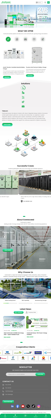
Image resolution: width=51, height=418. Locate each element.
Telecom (5, 111)
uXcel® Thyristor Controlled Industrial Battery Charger (14, 68)
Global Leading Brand (12, 283)
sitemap (40, 412)
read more (7, 77)
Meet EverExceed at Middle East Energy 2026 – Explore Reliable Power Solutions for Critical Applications (14, 334)
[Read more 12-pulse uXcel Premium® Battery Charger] (37, 55)
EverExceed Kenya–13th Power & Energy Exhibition (37, 333)
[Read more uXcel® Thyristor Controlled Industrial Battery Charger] (14, 55)
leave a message (25, 415)
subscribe (40, 374)
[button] (20, 25)
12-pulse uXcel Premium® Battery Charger (36, 67)
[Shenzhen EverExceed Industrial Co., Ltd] (6, 2)
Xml (44, 412)
